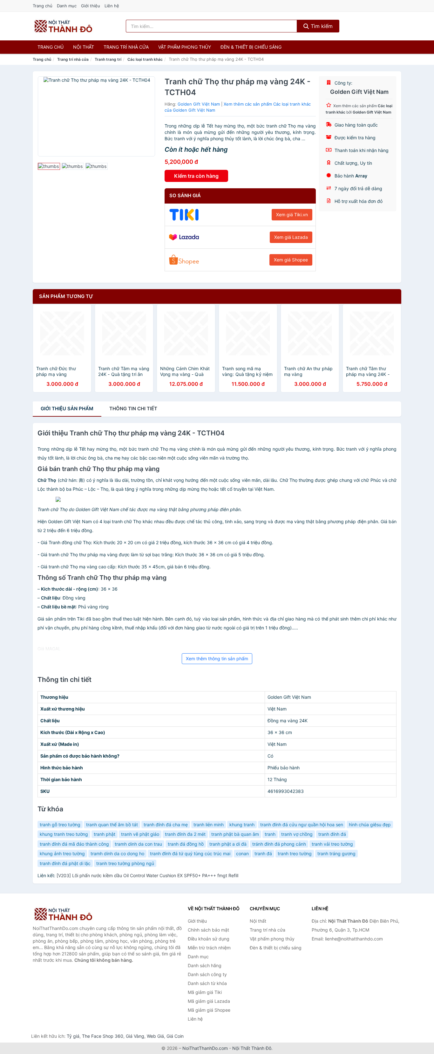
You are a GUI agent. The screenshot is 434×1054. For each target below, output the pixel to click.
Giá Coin (175, 1036)
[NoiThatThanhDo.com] (63, 26)
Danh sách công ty (207, 974)
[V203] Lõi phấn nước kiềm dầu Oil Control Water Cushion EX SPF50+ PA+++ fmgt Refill (147, 875)
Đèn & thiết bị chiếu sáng (250, 47)
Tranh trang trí (108, 59)
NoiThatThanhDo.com (205, 1048)
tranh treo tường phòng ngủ (125, 863)
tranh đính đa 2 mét (185, 834)
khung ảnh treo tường (62, 853)
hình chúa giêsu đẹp (370, 824)
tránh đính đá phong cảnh (279, 844)
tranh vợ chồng (297, 834)
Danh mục (67, 5)
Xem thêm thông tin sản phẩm (217, 658)
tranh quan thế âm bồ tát (112, 824)
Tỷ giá (73, 1036)
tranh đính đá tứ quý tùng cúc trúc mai (190, 853)
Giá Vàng (135, 1036)
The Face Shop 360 (102, 1036)
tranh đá (263, 853)
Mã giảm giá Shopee (209, 1010)
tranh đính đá (332, 834)
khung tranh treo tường (64, 834)
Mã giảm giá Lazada (209, 1001)
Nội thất (83, 47)
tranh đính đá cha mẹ (166, 824)
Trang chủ (42, 5)
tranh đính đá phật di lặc (65, 863)
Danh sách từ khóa (207, 983)
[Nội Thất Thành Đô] (64, 914)
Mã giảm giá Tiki (205, 992)
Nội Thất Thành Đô (251, 1048)
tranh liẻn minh (208, 824)
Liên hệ (112, 5)
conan (242, 853)
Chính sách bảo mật (208, 930)
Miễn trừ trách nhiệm (209, 947)
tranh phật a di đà (228, 844)
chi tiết (133, 409)
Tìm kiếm (321, 26)
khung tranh (241, 824)
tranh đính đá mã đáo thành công (74, 844)
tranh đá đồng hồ (186, 844)
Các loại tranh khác (145, 59)
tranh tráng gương (336, 853)
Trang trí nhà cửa (126, 47)
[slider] (49, 166)
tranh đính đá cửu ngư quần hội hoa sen (301, 824)
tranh (270, 834)
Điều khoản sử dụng (208, 938)
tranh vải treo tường (332, 844)
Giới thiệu (90, 5)
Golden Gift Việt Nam (199, 104)
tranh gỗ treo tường (60, 824)
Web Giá (155, 1036)
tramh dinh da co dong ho (117, 853)
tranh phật (104, 834)
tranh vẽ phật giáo (140, 834)
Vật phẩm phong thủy (184, 47)
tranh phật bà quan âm (235, 834)
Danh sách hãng (204, 965)
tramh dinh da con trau (138, 844)
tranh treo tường (295, 853)
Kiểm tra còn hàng (196, 176)
